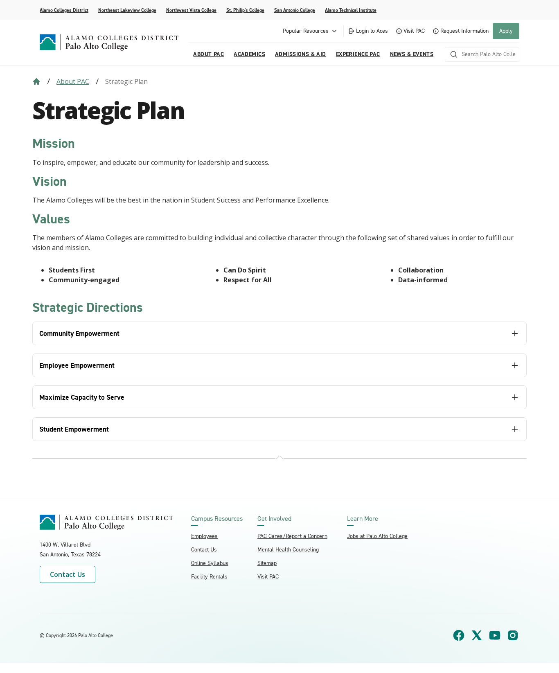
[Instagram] (512, 635)
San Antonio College (294, 10)
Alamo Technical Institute (350, 10)
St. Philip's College (245, 10)
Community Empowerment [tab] (79, 333)
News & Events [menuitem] (411, 54)
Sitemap (267, 563)
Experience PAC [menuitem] (358, 54)
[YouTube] (494, 635)
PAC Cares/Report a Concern (292, 536)
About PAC (72, 81)
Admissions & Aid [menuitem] (300, 54)
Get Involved (274, 519)
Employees (204, 536)
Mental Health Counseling (288, 550)
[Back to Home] (36, 81)
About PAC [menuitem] (208, 54)
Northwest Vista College (191, 10)
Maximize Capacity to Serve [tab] (81, 397)
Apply (506, 31)
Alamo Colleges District (64, 10)
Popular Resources (306, 31)
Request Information (464, 31)
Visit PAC (414, 31)
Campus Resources (217, 519)
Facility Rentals (209, 577)
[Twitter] (476, 635)
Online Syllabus (209, 563)
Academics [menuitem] (249, 54)
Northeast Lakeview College (127, 10)
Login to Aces (372, 31)
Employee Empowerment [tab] (77, 365)
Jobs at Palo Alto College (377, 536)
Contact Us (67, 574)
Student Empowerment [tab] (74, 429)
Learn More (362, 519)
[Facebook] (458, 635)
